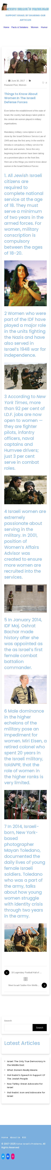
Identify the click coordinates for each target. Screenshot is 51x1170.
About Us (15, 1137)
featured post (11, 85)
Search (8, 1020)
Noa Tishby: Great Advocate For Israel (25, 1085)
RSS (24, 1137)
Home (6, 27)
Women (34, 27)
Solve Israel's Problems (29, 1143)
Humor (44, 27)
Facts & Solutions (19, 27)
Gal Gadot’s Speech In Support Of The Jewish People (26, 1077)
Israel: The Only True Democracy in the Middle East (26, 1063)
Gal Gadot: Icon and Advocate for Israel (26, 1094)
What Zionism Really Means (22, 1069)
